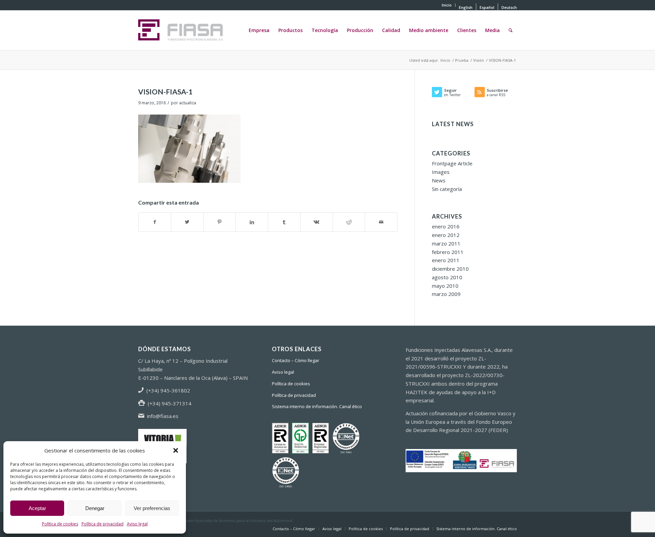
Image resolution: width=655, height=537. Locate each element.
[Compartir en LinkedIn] (252, 222)
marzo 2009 (446, 293)
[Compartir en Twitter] (187, 222)
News (439, 180)
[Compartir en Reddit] (349, 222)
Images (441, 171)
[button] (175, 450)
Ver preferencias (152, 508)
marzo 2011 (446, 243)
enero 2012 (446, 235)
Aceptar (37, 508)
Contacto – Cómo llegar (295, 360)
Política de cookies (60, 524)
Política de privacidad (102, 524)
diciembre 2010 (450, 268)
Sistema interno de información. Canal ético (317, 406)
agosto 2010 (447, 277)
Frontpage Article (452, 163)
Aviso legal (137, 524)
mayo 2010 (445, 285)
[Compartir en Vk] (317, 222)
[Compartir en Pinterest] (220, 222)
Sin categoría (447, 188)
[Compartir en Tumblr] (284, 222)
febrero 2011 (448, 252)
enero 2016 (446, 226)
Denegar (94, 508)
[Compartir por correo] (381, 222)
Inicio (447, 5)
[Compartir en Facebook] (155, 222)
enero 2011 (446, 260)
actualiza (187, 103)
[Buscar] (510, 30)
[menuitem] (446, 5)
